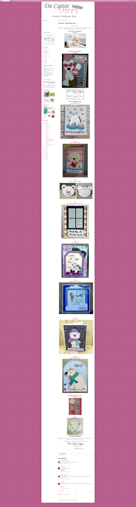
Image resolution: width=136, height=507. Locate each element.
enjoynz (70, 500)
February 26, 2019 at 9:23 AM (64, 478)
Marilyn (61, 466)
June (46, 132)
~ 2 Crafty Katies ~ (75, 242)
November (47, 124)
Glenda (61, 482)
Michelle (46, 62)
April (46, 135)
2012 (45, 156)
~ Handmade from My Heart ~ (75, 281)
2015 (45, 152)
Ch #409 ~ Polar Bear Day (49, 139)
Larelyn (46, 58)
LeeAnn (46, 60)
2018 (45, 148)
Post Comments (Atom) (65, 494)
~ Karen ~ (75, 417)
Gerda (45, 55)
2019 (45, 122)
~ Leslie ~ (75, 317)
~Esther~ (75, 102)
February (47, 138)
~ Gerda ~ (75, 141)
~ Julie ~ (75, 202)
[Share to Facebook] (63, 453)
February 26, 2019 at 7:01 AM (64, 471)
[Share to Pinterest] (64, 453)
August (47, 129)
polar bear (62, 454)
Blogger (76, 500)
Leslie (45, 61)
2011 (45, 158)
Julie (45, 57)
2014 (45, 154)
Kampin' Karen (62, 475)
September (47, 127)
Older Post (90, 492)
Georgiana (46, 49)
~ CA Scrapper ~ (75, 319)
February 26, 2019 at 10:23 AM (65, 488)
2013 (45, 155)
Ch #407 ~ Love (47, 143)
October (47, 126)
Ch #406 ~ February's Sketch (49, 144)
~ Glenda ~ (75, 397)
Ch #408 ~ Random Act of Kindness (49, 141)
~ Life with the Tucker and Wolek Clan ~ (75, 203)
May (46, 133)
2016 (45, 151)
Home (75, 492)
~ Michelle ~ (75, 356)
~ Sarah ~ (75, 53)
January (47, 146)
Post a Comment (61, 490)
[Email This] (60, 453)
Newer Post (60, 492)
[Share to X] (62, 453)
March (47, 136)
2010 (45, 159)
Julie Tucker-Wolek (63, 460)
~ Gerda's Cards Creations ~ (75, 142)
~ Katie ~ (75, 241)
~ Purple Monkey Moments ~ (75, 358)
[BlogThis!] (61, 453)
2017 (45, 149)
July (46, 130)
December (47, 123)
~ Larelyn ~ (75, 280)
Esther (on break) (47, 53)
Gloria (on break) (47, 56)
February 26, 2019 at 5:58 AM (64, 463)
